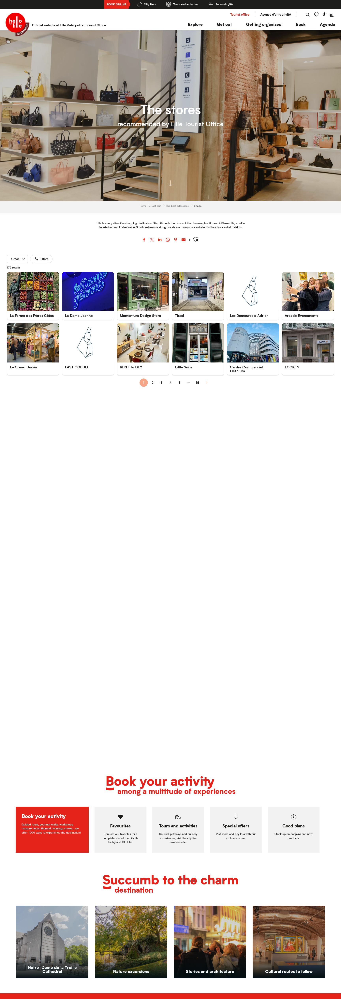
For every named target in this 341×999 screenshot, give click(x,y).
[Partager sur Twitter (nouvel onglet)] (152, 240)
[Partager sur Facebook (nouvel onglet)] (144, 240)
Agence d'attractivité (275, 14)
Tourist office (239, 14)
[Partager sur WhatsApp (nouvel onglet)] (168, 240)
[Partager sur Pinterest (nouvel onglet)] (176, 240)
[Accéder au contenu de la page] (170, 185)
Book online (116, 4)
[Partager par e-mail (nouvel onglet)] (183, 240)
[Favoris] (317, 14)
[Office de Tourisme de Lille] (17, 24)
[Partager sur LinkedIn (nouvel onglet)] (160, 240)
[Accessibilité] (324, 13)
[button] (195, 24)
